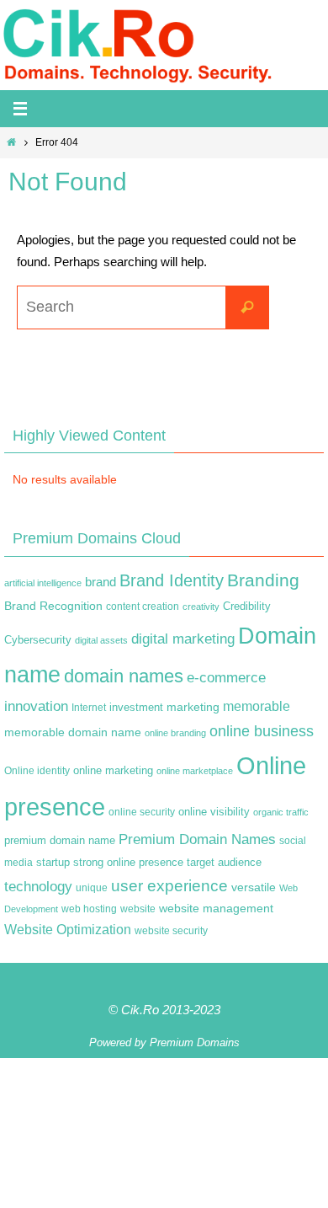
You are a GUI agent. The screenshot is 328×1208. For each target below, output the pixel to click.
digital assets (101, 640)
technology (38, 886)
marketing (193, 707)
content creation (142, 606)
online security (141, 812)
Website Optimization (67, 929)
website (138, 909)
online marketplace (194, 771)
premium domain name (59, 840)
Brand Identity (171, 580)
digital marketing (183, 638)
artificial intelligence (43, 583)
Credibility (247, 606)
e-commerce (226, 678)
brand (100, 582)
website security (171, 931)
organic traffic (281, 812)
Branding (263, 580)
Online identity (37, 771)
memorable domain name (72, 732)
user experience (169, 886)
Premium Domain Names (197, 839)
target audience (224, 862)
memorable (256, 706)
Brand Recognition (53, 605)
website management (216, 908)
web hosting (89, 909)
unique (92, 888)
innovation (36, 706)
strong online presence (128, 863)
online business (261, 731)
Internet (88, 708)
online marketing (113, 770)
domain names (123, 676)
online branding (175, 733)
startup (53, 862)
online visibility (214, 812)
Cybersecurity (37, 640)
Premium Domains (195, 1042)
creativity (201, 606)
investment (136, 708)
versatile (253, 887)
